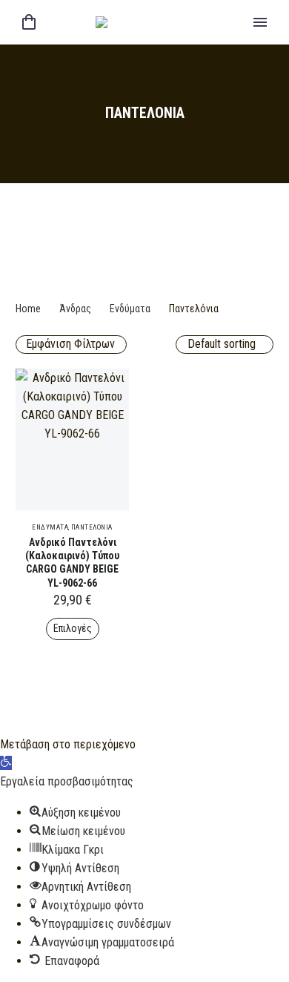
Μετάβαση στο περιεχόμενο (68, 744)
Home (28, 308)
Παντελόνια (92, 527)
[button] (6, 763)
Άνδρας (75, 308)
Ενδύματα (130, 308)
